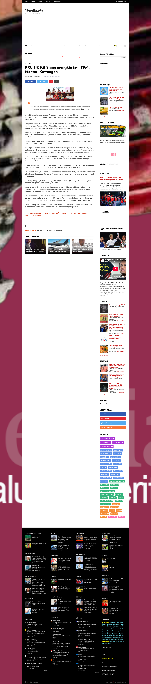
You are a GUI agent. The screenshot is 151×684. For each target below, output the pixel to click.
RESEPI (121, 517)
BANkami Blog (31, 623)
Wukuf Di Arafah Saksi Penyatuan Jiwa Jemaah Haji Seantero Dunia (64, 608)
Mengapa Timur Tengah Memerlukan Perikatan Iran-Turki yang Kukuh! (64, 560)
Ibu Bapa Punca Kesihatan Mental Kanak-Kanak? (64, 601)
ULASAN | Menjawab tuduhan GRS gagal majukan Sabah (115, 337)
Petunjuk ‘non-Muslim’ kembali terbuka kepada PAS (86, 649)
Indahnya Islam (111, 558)
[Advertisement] (75, 31)
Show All (45, 670)
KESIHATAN (103, 454)
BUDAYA (102, 510)
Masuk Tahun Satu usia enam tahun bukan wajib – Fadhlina (90, 558)
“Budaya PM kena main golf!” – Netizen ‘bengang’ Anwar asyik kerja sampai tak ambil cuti (61, 654)
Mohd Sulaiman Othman (34, 663)
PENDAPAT (117, 478)
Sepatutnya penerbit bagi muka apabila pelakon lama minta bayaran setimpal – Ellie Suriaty (87, 624)
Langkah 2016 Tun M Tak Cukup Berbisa (49, 231)
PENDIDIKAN (104, 478)
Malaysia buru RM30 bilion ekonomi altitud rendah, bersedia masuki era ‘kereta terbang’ (36, 633)
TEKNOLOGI (109, 46)
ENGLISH (103, 485)
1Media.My (34, 10)
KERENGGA (56, 621)
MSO (54, 660)
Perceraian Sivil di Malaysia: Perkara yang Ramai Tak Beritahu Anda (36, 658)
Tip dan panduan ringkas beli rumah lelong (116, 98)
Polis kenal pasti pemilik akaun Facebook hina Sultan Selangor (116, 375)
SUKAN (115, 460)
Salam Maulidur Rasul (58, 630)
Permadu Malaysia (58, 628)
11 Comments (120, 308)
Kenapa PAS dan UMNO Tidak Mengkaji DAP (116, 315)
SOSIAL (111, 498)
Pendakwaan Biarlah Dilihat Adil (115, 566)
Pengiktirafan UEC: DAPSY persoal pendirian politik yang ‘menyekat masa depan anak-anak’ (90, 568)
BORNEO (113, 474)
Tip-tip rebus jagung (115, 107)
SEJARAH (102, 488)
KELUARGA (112, 517)
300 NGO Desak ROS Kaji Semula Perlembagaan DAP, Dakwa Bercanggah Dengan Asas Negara (38, 582)
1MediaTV (103, 460)
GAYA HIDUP (87, 46)
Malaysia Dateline (58, 651)
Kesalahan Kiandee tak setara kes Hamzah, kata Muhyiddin (35, 665)
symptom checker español (109, 666)
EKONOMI (114, 457)
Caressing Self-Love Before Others (115, 602)
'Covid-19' (40, 1)
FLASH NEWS (104, 438)
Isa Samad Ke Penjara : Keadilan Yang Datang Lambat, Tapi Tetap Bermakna (64, 568)
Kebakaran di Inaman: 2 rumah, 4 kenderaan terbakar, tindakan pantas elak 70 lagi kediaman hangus (62, 644)
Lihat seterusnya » (105, 117)
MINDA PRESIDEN (105, 494)
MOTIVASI (103, 507)
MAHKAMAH (104, 471)
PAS (101, 467)
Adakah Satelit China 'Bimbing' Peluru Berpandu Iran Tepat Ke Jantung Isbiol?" (64, 547)
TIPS (119, 498)
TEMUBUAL (103, 514)
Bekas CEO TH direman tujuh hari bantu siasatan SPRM (116, 546)
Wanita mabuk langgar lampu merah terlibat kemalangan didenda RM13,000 (116, 386)
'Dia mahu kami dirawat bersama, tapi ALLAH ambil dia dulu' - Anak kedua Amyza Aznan (90, 602)
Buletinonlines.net (84, 640)
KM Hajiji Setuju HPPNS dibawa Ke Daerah (62, 636)
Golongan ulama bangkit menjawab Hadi (62, 662)
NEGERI (102, 457)
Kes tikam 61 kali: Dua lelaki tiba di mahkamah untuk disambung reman (117, 365)
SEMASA (111, 467)
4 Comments (120, 102)
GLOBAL (48, 46)
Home (26, 1)
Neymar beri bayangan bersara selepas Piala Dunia (90, 588)
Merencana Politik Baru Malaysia (64, 580)
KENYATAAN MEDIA (106, 491)
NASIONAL (39, 46)
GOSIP (115, 504)
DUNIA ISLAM (104, 504)
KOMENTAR (103, 450)
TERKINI (116, 454)
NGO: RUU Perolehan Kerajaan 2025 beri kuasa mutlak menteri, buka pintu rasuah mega (39, 590)
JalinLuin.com (57, 634)
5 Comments (120, 110)
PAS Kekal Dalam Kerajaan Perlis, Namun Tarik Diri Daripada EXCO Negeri (38, 568)
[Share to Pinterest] (51, 81)
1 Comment (120, 372)
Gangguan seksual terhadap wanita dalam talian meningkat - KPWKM (115, 611)
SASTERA (113, 507)
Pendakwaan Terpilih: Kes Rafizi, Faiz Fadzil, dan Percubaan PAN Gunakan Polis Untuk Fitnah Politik (117, 327)
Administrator (56, 1)
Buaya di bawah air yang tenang (37, 537)
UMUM (113, 488)
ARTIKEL (102, 474)
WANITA (117, 501)
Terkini (33, 1)
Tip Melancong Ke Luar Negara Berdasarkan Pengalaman (116, 89)
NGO (65, 46)
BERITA (31, 63)
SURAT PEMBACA (105, 501)
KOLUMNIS (99, 46)
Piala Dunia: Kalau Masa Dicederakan (39, 544)
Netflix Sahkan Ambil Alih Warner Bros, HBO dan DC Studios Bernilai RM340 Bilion (90, 610)
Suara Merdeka (31, 630)
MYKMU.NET (56, 642)
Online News (31, 648)
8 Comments (120, 95)
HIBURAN (113, 485)
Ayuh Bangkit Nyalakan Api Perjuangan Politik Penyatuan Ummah (64, 588)
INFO (118, 510)
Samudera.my (31, 656)
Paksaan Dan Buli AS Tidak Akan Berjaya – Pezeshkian (86, 642)
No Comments (121, 380)
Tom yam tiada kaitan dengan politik (115, 346)
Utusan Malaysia (83, 621)
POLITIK (57, 46)
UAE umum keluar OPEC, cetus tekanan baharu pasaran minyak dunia (116, 580)
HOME (31, 46)
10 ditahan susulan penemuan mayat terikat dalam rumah (62, 623)
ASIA (111, 510)
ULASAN (117, 494)
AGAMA (116, 464)
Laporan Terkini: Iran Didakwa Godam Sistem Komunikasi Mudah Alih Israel (90, 538)
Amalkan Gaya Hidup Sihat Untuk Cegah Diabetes (38, 610)
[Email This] (56, 81)
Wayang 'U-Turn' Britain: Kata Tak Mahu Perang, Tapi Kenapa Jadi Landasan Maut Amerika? (64, 539)
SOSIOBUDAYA (75, 46)
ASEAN (113, 514)
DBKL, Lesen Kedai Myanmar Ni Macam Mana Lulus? (35, 625)
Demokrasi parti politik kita (117, 305)
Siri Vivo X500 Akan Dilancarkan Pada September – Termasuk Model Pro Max (86, 657)
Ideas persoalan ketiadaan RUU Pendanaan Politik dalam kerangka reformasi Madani (116, 589)
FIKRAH (102, 517)
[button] (116, 46)
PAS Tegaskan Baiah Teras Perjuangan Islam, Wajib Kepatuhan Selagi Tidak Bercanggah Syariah (39, 560)
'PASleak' (47, 1)
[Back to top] (146, 679)
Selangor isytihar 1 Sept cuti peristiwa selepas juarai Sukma (111, 178)
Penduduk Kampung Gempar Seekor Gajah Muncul (34, 650)
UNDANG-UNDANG (115, 481)
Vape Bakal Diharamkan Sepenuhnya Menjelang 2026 (39, 603)
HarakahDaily (82, 647)
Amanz (80, 655)
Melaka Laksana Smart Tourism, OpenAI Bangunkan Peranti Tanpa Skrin (90, 546)
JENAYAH (116, 471)
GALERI (102, 498)
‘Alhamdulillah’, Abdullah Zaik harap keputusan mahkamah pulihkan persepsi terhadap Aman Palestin (116, 539)
